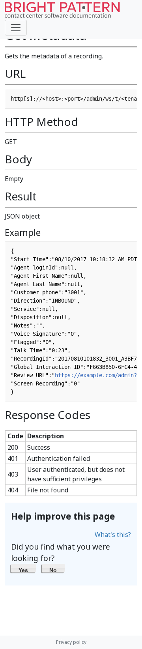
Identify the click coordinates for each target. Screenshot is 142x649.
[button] (23, 568)
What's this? (113, 534)
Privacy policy (71, 642)
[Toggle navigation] (16, 28)
